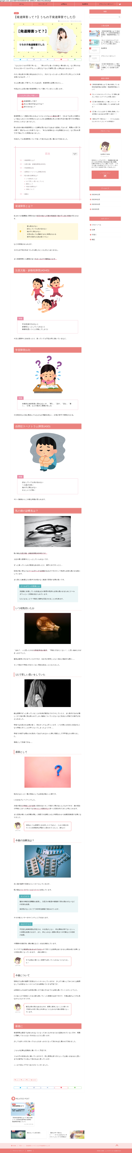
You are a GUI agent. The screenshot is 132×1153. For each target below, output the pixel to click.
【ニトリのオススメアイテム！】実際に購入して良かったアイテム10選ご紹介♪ (105, 96)
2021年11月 (96, 199)
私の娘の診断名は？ (31, 175)
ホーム (21, 4)
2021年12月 (96, 194)
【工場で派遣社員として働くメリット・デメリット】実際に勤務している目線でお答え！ (105, 104)
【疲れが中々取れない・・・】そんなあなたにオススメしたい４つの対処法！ (105, 120)
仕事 (93, 230)
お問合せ (64, 4)
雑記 (93, 239)
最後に (26, 194)
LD (28, 1080)
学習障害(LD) (29, 168)
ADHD (17, 1080)
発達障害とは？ (29, 160)
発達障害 (34, 1080)
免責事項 (85, 4)
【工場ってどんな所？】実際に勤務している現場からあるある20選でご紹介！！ (105, 113)
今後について (30, 189)
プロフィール (96, 225)
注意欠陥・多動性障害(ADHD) (35, 164)
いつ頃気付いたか (31, 178)
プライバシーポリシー (106, 4)
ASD (23, 1080)
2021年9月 (95, 209)
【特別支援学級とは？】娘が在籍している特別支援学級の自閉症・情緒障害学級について (105, 87)
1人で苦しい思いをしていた (35, 181)
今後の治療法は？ (31, 186)
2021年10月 (96, 204)
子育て (16, 13)
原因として (29, 184)
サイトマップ (42, 4)
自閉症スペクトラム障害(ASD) (35, 172)
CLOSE (74, 154)
